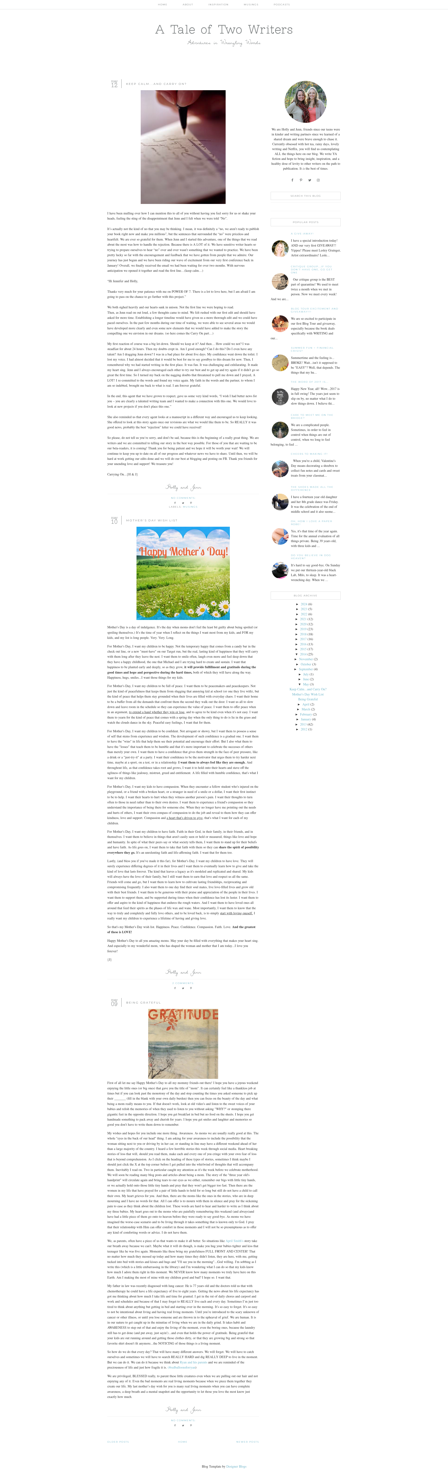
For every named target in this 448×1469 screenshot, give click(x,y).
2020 (303, 624)
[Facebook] (293, 180)
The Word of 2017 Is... (310, 381)
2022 (304, 614)
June (306, 679)
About (188, 4)
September (306, 669)
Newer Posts (247, 1441)
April (305, 704)
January (306, 719)
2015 (303, 649)
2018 (303, 634)
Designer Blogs (236, 1466)
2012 (304, 729)
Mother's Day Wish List (152, 520)
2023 (304, 609)
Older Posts (118, 1441)
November (306, 659)
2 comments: (184, 983)
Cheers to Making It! (309, 453)
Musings (251, 4)
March (306, 709)
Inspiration (218, 4)
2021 (303, 619)
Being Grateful (143, 1002)
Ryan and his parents (193, 1362)
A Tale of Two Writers (224, 29)
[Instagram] (318, 180)
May (306, 684)
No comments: (184, 497)
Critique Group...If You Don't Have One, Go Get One (311, 269)
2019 (303, 629)
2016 (303, 644)
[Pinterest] (301, 180)
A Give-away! (302, 233)
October (306, 664)
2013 (303, 724)
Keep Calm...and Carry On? (156, 84)
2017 (303, 639)
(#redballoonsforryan (181, 1367)
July (306, 674)
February (306, 714)
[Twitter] (310, 180)
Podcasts (282, 4)
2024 (304, 604)
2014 (303, 654)
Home (163, 4)
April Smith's (234, 1241)
